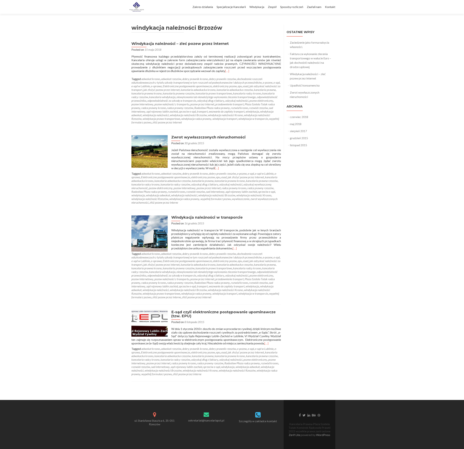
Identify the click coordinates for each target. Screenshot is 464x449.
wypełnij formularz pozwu (215, 199)
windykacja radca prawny (196, 118)
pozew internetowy (142, 104)
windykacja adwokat (158, 195)
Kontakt (330, 7)
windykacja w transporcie (253, 118)
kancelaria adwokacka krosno (198, 89)
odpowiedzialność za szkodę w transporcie (171, 100)
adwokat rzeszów (171, 79)
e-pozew (267, 82)
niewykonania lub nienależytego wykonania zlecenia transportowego (216, 97)
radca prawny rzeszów (180, 107)
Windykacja (256, 7)
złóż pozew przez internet (167, 122)
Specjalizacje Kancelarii (231, 7)
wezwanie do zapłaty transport (227, 111)
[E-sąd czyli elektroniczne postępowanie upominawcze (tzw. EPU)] (149, 323)
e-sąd (277, 82)
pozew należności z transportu (171, 104)
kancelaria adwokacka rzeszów (235, 89)
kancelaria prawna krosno (146, 93)
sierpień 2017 (298, 131)
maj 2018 (295, 124)
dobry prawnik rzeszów (222, 79)
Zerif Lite (295, 435)
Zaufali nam (314, 7)
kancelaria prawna (265, 89)
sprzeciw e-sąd (187, 111)
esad (245, 86)
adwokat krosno (150, 79)
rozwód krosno (239, 107)
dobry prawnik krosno (195, 79)
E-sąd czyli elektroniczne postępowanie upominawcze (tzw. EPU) (223, 314)
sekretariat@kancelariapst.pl (206, 420)
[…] (227, 71)
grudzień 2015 (299, 138)
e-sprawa (156, 86)
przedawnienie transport (229, 104)
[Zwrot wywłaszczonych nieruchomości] (149, 151)
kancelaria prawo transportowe (214, 93)
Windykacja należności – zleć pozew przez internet (180, 43)
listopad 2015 (298, 145)
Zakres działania (202, 7)
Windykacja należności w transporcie (207, 217)
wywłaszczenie (240, 199)
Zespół (272, 7)
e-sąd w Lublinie (140, 86)
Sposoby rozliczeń (291, 7)
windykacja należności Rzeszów (149, 199)
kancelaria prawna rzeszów (178, 93)
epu (240, 86)
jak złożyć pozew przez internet (161, 89)
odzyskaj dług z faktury (210, 100)
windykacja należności (156, 115)
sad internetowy (215, 191)
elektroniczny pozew (225, 86)
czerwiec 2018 (299, 117)
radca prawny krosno (153, 107)
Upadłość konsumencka (305, 85)
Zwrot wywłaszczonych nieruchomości (208, 137)
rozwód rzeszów (258, 107)
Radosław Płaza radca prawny (212, 107)
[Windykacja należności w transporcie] (149, 233)
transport (202, 111)
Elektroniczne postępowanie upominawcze (187, 86)
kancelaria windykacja (162, 97)
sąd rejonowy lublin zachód (162, 111)
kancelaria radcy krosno (247, 93)
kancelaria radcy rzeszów (175, 184)
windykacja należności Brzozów (188, 115)
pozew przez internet (202, 104)
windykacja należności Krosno (225, 115)
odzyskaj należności (236, 100)
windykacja (252, 111)
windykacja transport (224, 118)
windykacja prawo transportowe (161, 118)
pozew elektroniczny (261, 100)
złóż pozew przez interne (164, 202)
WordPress (323, 435)
